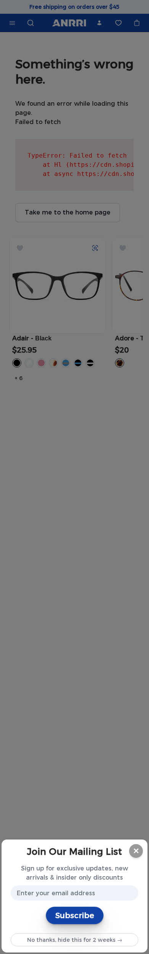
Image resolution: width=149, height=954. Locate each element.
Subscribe (74, 915)
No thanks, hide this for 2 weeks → (74, 939)
